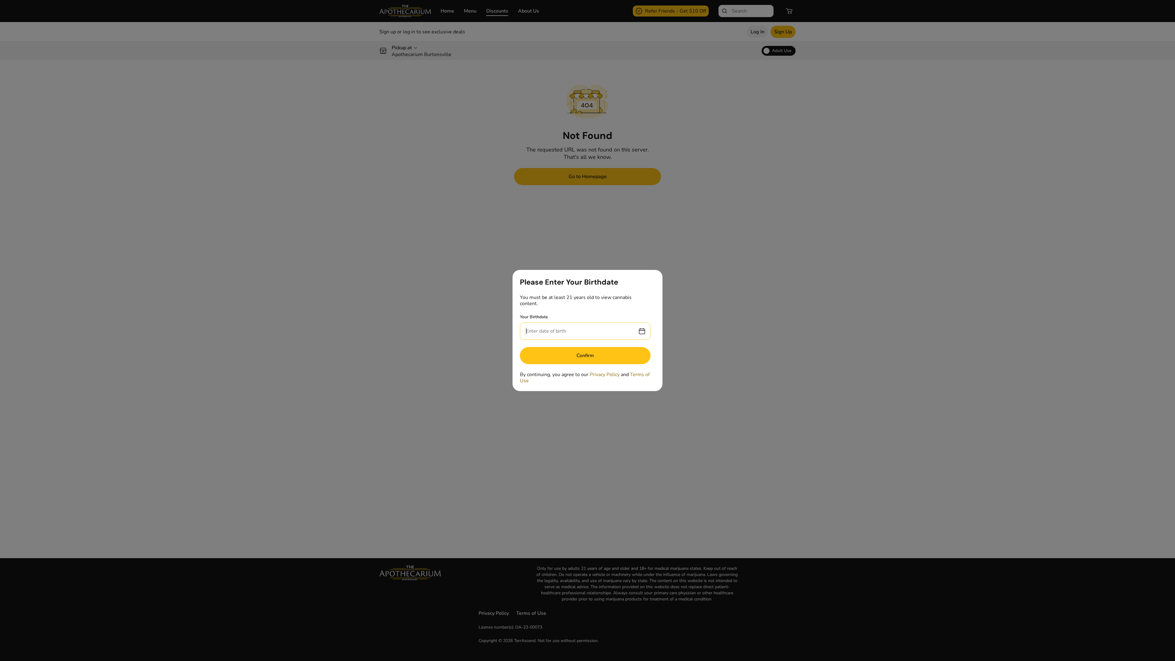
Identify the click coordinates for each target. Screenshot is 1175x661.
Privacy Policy (605, 374)
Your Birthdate (534, 317)
